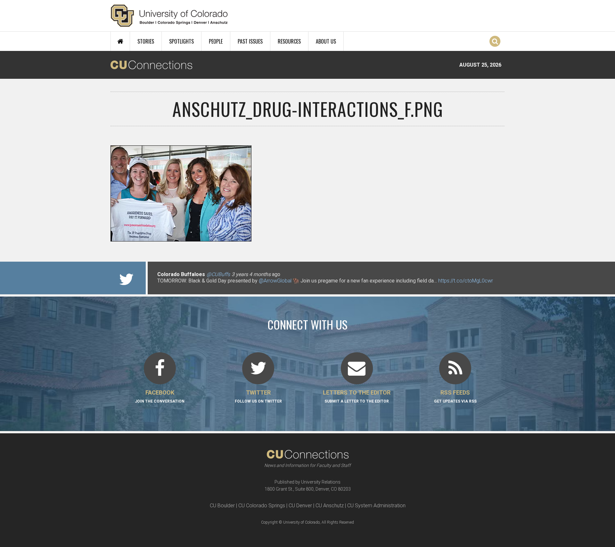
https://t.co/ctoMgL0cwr (465, 281)
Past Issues (250, 41)
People (216, 41)
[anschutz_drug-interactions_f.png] (307, 238)
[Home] (169, 16)
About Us (326, 41)
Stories (145, 41)
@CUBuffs (218, 274)
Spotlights (181, 41)
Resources (289, 41)
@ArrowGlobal (275, 281)
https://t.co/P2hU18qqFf (184, 287)
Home (120, 41)
